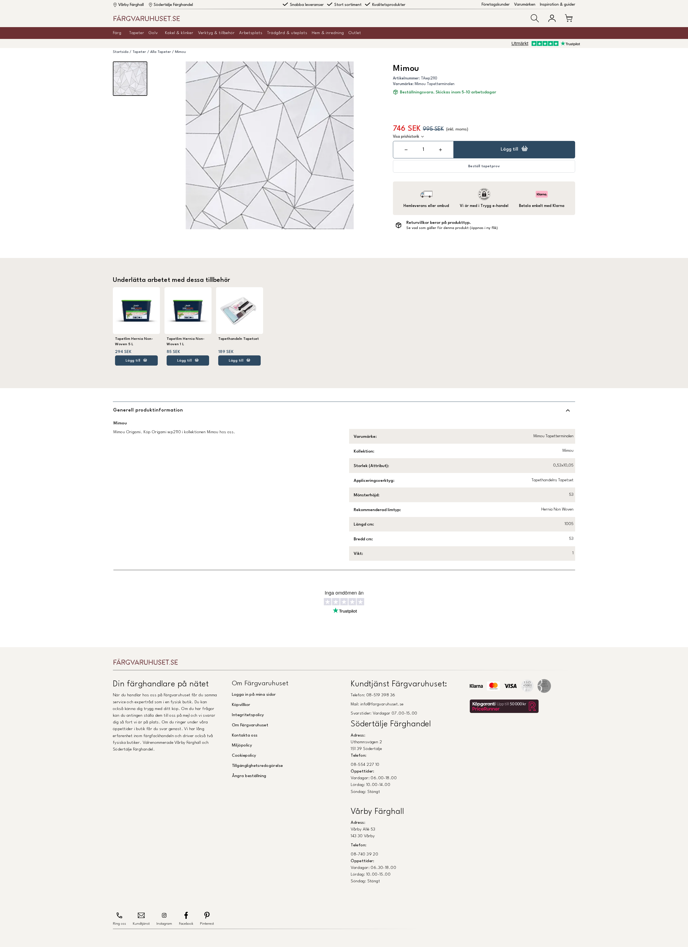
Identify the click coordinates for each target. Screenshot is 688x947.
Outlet (355, 33)
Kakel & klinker (179, 33)
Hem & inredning (328, 33)
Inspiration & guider (557, 5)
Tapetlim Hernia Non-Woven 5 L (134, 341)
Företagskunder (496, 5)
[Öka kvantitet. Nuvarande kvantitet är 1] (440, 149)
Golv (153, 33)
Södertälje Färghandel (173, 5)
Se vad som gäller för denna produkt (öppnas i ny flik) (452, 228)
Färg (117, 33)
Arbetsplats (250, 33)
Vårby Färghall (131, 5)
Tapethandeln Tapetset (238, 339)
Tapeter (136, 33)
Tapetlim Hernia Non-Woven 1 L (186, 341)
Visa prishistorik (406, 137)
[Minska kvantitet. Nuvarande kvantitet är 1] (406, 149)
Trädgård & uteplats (287, 33)
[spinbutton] (423, 150)
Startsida (120, 52)
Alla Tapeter (160, 52)
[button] (535, 18)
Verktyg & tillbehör (216, 33)
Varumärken (524, 5)
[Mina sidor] (552, 18)
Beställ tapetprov (484, 166)
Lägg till (509, 149)
